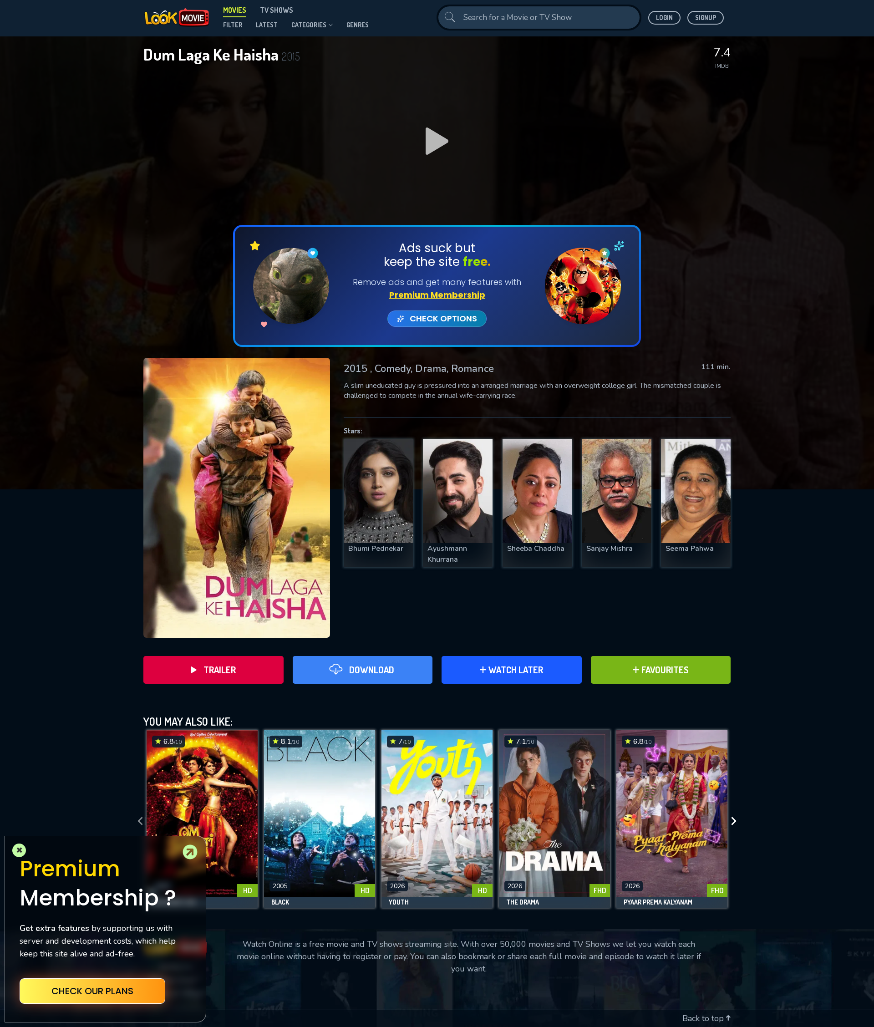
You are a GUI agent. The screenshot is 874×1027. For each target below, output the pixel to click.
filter (232, 25)
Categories (308, 25)
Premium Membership (437, 294)
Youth (399, 902)
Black (280, 902)
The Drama (522, 902)
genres (357, 25)
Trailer (219, 670)
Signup (705, 17)
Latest (267, 25)
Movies (234, 10)
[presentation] (137, 821)
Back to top (704, 1018)
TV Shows (276, 10)
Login (664, 17)
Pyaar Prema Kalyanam (658, 902)
